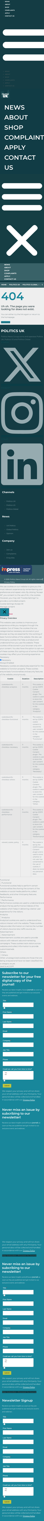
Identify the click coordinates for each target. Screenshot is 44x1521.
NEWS (7, 1)
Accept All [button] (19, 604)
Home (4, 285)
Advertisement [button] (6, 932)
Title (5, 1001)
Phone (5, 1059)
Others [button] (3, 952)
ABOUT (7, 4)
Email (5, 1031)
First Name (7, 1012)
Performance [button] (6, 897)
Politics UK (14, 285)
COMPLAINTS (10, 10)
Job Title (6, 1050)
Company (7, 1041)
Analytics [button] (4, 914)
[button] (22, 218)
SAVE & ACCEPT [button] (7, 966)
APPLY (7, 13)
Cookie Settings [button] (7, 604)
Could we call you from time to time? (17, 1069)
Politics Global (30, 285)
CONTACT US (9, 16)
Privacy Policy (29, 1100)
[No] (18, 1074)
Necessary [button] (4, 657)
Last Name (7, 1022)
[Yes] (18, 1073)
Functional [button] (5, 880)
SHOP (7, 7)
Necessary (6, 660)
